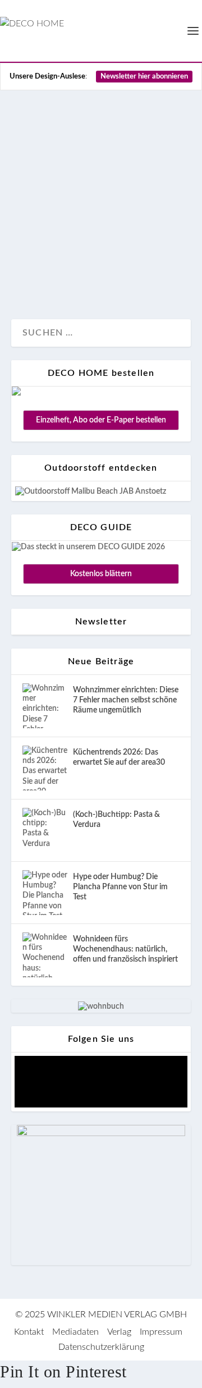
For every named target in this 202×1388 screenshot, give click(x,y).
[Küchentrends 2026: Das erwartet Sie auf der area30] (44, 768)
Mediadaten (75, 1331)
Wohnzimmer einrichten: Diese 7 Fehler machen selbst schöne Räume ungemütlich (125, 700)
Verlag (119, 1331)
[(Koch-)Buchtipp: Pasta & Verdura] (44, 830)
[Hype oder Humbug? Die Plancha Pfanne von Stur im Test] (44, 892)
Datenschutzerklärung (101, 1347)
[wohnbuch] (101, 1006)
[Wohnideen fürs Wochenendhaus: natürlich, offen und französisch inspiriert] (44, 954)
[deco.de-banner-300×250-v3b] (101, 1134)
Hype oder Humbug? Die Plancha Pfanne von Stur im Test (120, 887)
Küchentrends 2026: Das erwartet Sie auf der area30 (119, 757)
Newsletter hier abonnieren (144, 76)
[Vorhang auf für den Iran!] (101, 109)
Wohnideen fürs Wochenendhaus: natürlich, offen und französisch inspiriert (125, 949)
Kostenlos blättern (101, 574)
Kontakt (29, 1331)
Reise (71, 273)
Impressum (161, 1331)
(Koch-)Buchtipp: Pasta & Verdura (116, 820)
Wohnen (103, 273)
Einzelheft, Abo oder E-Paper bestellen (101, 420)
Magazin (38, 273)
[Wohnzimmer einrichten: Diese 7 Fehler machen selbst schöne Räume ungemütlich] (44, 705)
